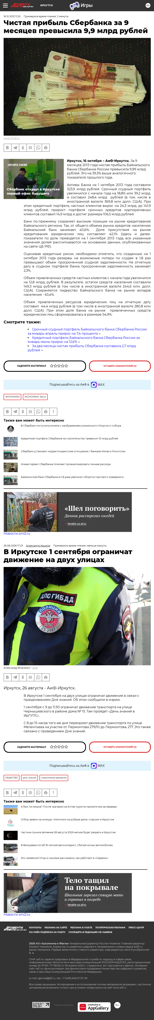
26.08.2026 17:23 (13, 545)
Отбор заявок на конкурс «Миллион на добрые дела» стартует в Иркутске (67, 819)
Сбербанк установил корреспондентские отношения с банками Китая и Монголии (73, 451)
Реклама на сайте (56, 927)
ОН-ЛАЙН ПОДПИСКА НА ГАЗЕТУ (47, 932)
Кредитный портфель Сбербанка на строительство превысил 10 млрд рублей (69, 438)
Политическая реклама (110, 927)
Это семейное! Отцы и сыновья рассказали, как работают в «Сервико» (64, 857)
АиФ (35, 667)
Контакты (35, 927)
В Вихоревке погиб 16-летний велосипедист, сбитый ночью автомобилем (67, 845)
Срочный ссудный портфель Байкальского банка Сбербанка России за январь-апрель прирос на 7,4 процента (87, 331)
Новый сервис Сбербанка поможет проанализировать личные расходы (66, 464)
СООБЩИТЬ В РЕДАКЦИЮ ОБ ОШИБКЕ (90, 932)
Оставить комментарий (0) (120, 366)
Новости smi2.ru (17, 533)
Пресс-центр (136, 927)
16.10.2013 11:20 (12, 16)
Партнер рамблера (63, 1005)
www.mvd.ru (12, 138)
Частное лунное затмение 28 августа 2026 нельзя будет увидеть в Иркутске (68, 832)
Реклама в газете (81, 927)
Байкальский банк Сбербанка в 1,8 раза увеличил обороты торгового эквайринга (72, 477)
